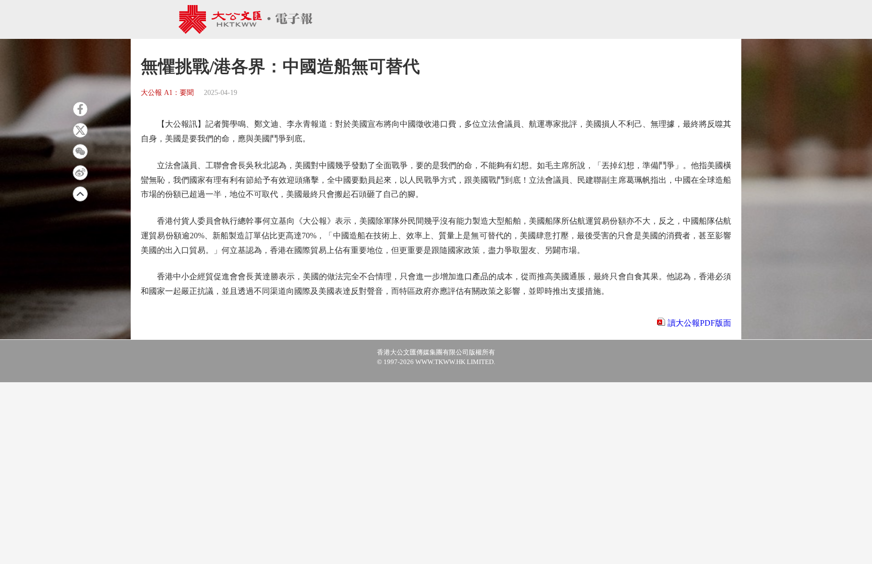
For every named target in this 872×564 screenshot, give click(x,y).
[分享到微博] (80, 172)
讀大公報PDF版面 (699, 323)
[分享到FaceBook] (80, 109)
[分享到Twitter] (80, 130)
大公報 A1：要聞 (167, 92)
